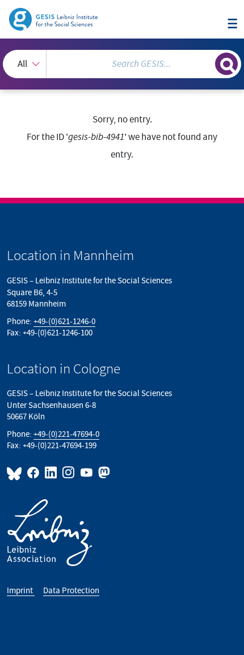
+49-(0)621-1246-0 (64, 321)
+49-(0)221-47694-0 (66, 434)
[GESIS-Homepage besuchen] (54, 18)
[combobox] (122, 64)
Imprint (21, 590)
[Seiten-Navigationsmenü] (232, 24)
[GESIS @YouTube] (86, 472)
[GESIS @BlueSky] (16, 472)
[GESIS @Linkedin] (51, 472)
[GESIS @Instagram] (69, 472)
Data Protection (71, 590)
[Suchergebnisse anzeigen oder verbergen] (226, 64)
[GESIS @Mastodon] (103, 472)
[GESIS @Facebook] (34, 472)
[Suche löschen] (206, 62)
